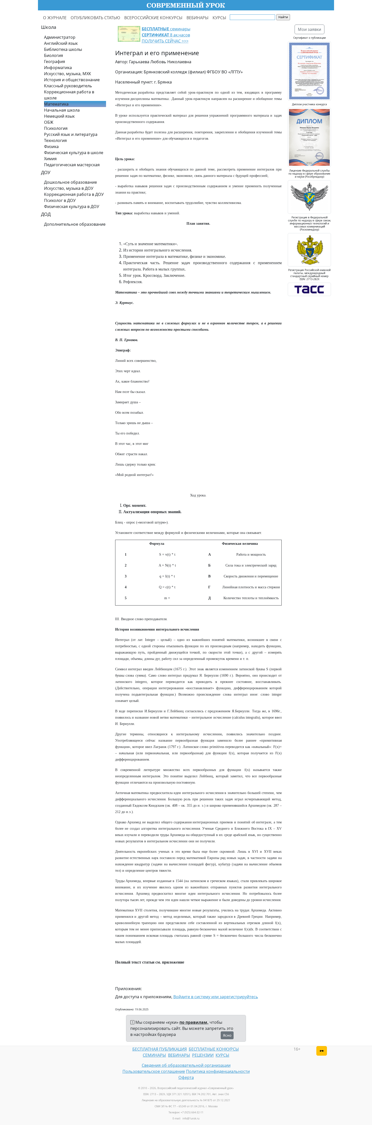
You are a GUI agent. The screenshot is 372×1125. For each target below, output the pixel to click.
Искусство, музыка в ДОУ (68, 188)
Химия (50, 158)
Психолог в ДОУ (60, 200)
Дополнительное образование (75, 224)
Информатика (58, 67)
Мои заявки (309, 29)
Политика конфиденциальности (218, 1071)
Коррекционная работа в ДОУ (74, 194)
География (54, 61)
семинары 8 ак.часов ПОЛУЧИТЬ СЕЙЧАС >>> (166, 35)
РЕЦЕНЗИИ (203, 1055)
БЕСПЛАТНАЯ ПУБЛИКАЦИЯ (159, 1049)
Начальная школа (62, 110)
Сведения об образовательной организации (186, 1065)
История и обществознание (72, 79)
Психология (56, 128)
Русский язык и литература (70, 134)
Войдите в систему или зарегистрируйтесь (215, 996)
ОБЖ (48, 122)
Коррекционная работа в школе (69, 95)
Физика (51, 146)
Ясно (227, 1035)
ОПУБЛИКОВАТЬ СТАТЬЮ (95, 17)
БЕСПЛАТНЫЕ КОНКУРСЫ (214, 1049)
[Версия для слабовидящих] (321, 1051)
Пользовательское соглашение (153, 1071)
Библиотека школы (63, 49)
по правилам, (194, 1022)
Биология (53, 55)
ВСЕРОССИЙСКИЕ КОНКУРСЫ (153, 17)
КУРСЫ (219, 17)
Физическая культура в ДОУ (71, 206)
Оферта (186, 1077)
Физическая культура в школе (73, 152)
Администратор (59, 37)
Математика (56, 104)
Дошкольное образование (70, 182)
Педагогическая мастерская (72, 165)
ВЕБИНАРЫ (198, 17)
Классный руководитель (68, 86)
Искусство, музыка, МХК (67, 73)
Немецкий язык (59, 116)
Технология (55, 140)
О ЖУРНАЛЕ (55, 17)
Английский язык (61, 43)
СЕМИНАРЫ (154, 1055)
